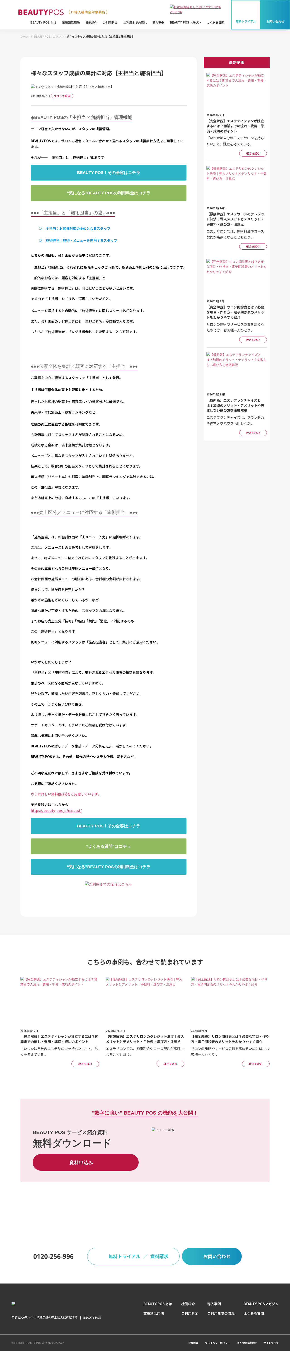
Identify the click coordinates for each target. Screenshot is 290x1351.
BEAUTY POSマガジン (185, 22)
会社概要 (193, 1343)
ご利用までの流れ (135, 22)
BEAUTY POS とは (43, 22)
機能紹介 (91, 22)
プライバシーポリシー (217, 1343)
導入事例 (158, 22)
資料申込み (81, 1162)
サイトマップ (270, 1343)
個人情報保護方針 (247, 1343)
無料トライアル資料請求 (138, 1256)
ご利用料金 (110, 22)
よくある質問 (215, 22)
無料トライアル (246, 21)
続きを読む (253, 153)
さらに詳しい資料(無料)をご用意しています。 (66, 793)
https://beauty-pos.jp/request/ (56, 810)
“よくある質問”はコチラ (108, 846)
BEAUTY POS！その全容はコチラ (108, 172)
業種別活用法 (71, 22)
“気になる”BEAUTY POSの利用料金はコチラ (108, 193)
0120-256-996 (53, 1256)
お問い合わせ (275, 21)
